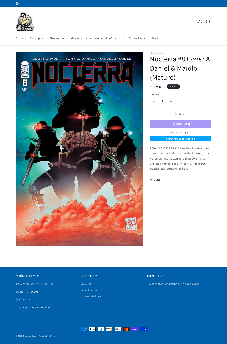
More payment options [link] (180, 132)
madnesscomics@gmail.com (34, 307)
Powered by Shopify (48, 336)
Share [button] (157, 179)
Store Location (89, 290)
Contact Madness (91, 296)
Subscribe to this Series (180, 138)
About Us (86, 283)
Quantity (154, 94)
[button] (21, 38)
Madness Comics (31, 336)
